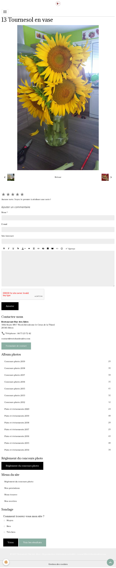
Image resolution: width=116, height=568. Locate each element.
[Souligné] (13, 248)
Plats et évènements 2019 (57, 416)
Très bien (11, 532)
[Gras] (4, 248)
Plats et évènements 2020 (57, 409)
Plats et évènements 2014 (57, 450)
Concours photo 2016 (57, 382)
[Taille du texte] (18, 248)
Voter (11, 542)
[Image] (47, 248)
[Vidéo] (52, 248)
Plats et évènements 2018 (57, 422)
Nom (3, 212)
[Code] (57, 248)
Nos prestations (12, 488)
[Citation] (29, 248)
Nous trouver (10, 494)
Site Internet (7, 235)
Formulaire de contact (16, 346)
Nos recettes (10, 501)
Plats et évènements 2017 (57, 429)
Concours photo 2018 (57, 368)
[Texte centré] (33, 248)
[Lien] (38, 248)
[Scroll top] (110, 562)
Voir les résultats (32, 542)
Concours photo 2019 (57, 361)
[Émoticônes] (61, 248)
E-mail (4, 224)
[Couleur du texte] (23, 248)
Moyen (10, 520)
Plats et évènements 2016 (57, 436)
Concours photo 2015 (57, 388)
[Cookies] (6, 562)
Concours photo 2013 (57, 395)
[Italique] (8, 248)
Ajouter (10, 306)
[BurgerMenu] (4, 11)
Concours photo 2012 (57, 402)
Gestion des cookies (58, 564)
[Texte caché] (43, 248)
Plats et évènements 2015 (57, 443)
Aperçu (71, 248)
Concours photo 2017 (57, 375)
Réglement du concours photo (22, 466)
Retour (58, 177)
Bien (9, 526)
